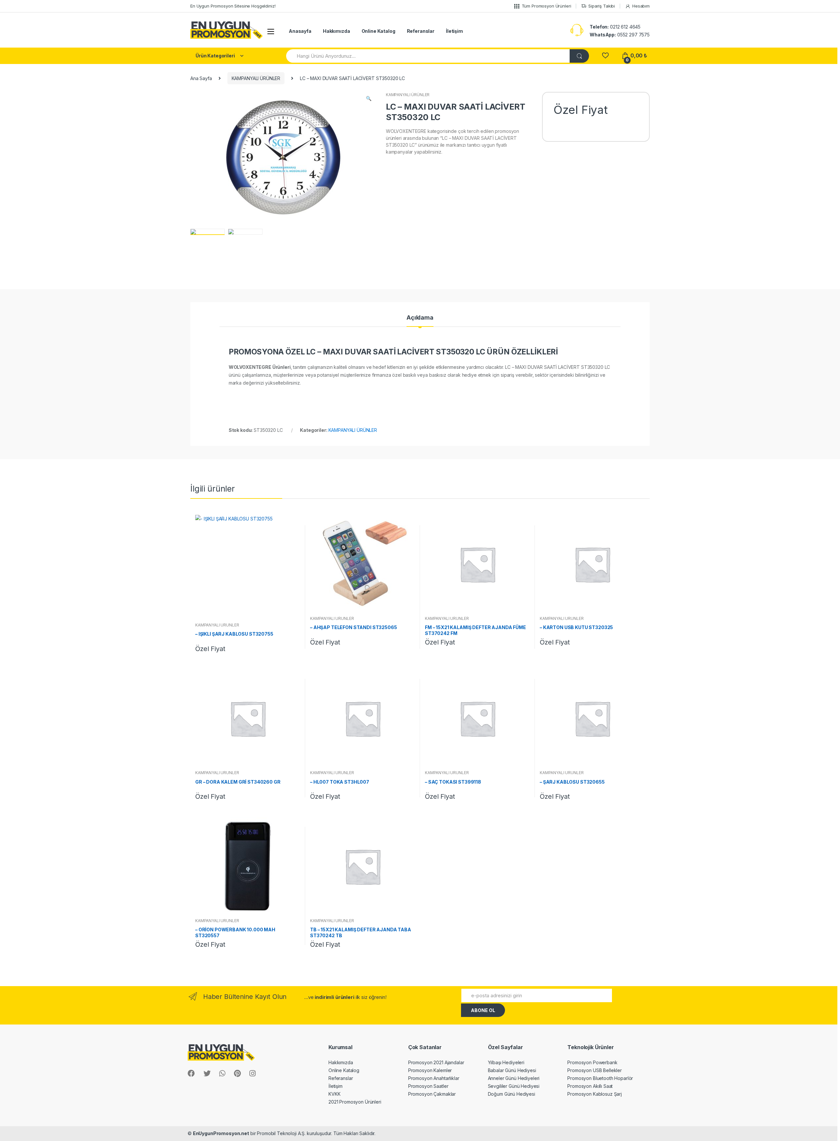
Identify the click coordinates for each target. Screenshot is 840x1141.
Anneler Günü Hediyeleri (514, 1078)
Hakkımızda (336, 31)
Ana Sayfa (201, 78)
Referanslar (420, 31)
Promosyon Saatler (428, 1086)
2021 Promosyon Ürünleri (354, 1102)
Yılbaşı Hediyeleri (506, 1062)
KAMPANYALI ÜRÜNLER (256, 78)
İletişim (454, 31)
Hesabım (641, 6)
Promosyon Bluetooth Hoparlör (600, 1078)
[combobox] (428, 56)
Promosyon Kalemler (430, 1070)
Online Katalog (378, 31)
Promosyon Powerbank (592, 1062)
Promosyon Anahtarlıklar (433, 1078)
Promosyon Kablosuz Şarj (594, 1094)
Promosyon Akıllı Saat (590, 1086)
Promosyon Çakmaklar (432, 1094)
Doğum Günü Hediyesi (511, 1094)
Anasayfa (300, 31)
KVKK (334, 1094)
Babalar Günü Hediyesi (512, 1070)
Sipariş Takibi (601, 6)
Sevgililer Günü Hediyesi (514, 1086)
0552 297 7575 (620, 34)
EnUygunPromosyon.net (221, 1133)
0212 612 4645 (615, 27)
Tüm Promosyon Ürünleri (546, 6)
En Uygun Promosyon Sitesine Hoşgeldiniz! (232, 6)
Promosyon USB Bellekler (594, 1070)
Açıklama (420, 318)
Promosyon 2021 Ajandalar (436, 1062)
